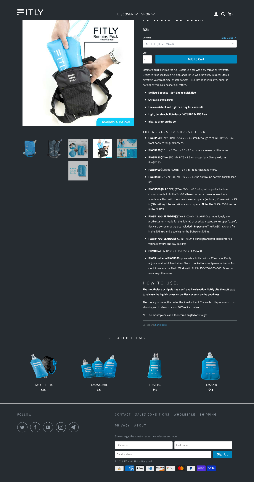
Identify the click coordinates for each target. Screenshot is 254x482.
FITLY (126, 461)
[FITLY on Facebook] (36, 427)
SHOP (146, 14)
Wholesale (184, 414)
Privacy (122, 425)
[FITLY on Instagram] (62, 427)
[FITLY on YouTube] (49, 427)
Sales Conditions (152, 414)
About (140, 425)
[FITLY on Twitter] (23, 427)
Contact (123, 414)
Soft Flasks (161, 325)
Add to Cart (196, 59)
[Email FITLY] (75, 427)
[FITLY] (36, 12)
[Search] (223, 14)
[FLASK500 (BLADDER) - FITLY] (78, 70)
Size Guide (227, 37)
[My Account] (216, 14)
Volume (147, 37)
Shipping (208, 414)
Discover (125, 14)
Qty (145, 53)
